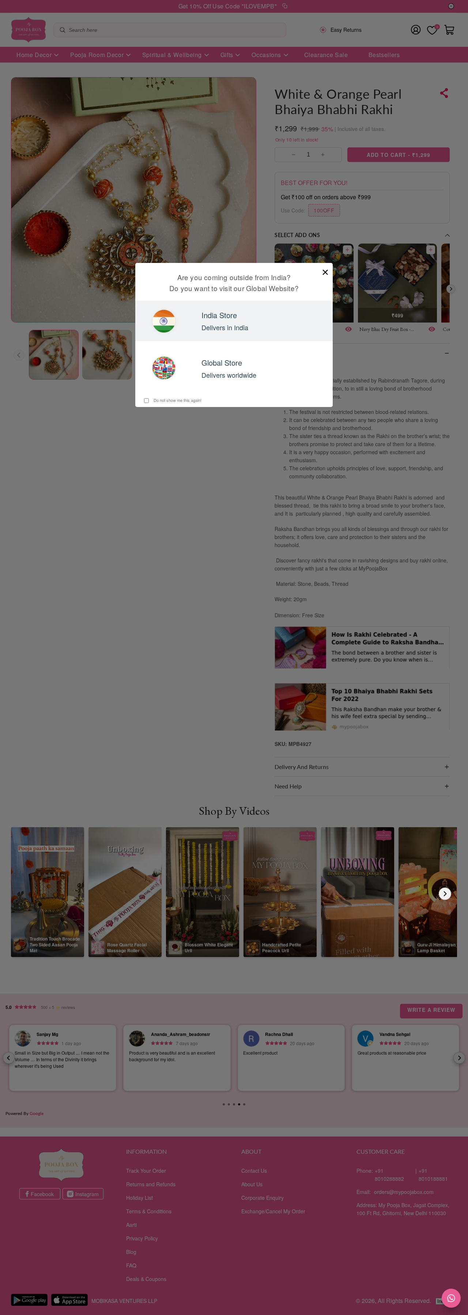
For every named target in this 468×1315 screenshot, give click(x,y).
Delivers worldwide (228, 375)
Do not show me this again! (176, 400)
